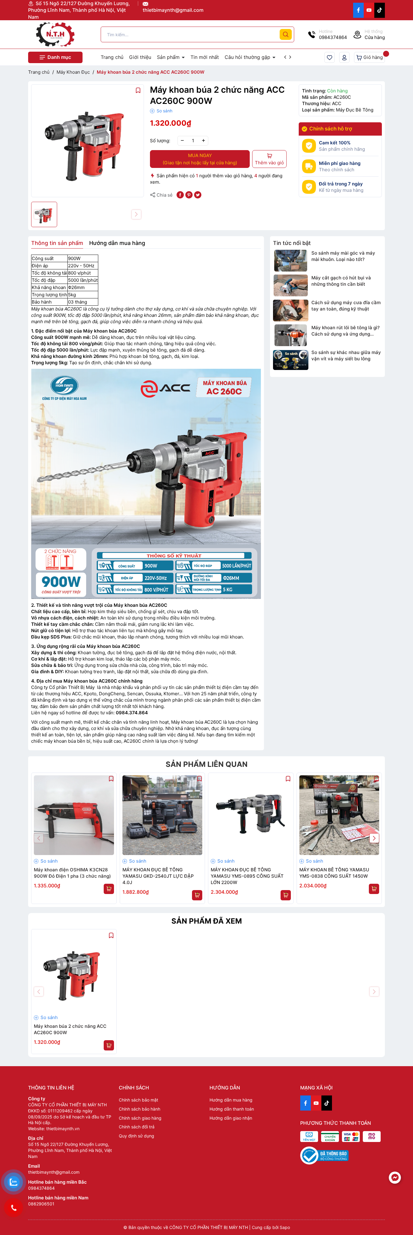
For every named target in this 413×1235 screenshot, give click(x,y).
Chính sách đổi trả (136, 1126)
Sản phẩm (169, 57)
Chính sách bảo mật (138, 1099)
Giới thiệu (140, 57)
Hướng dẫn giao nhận (231, 1118)
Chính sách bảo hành (139, 1108)
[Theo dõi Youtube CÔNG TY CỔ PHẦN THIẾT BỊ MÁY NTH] (369, 10)
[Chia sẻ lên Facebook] (180, 194)
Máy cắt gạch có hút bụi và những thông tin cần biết (341, 281)
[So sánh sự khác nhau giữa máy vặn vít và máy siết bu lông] (290, 360)
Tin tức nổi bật (292, 243)
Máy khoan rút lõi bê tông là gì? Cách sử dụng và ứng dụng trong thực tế (345, 331)
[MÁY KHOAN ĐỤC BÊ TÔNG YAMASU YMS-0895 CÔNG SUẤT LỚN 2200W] (251, 815)
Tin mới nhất (204, 57)
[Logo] (55, 34)
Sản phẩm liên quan (207, 764)
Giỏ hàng (372, 57)
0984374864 (41, 1188)
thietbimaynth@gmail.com (173, 10)
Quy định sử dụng (136, 1135)
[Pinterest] (189, 194)
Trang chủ (112, 57)
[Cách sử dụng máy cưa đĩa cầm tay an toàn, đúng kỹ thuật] (290, 310)
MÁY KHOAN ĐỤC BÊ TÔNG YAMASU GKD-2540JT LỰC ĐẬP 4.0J (158, 876)
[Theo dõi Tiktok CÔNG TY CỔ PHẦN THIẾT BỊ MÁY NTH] (379, 10)
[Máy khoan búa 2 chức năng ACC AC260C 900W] (74, 972)
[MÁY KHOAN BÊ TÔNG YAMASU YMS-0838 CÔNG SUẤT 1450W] (339, 815)
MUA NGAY (200, 159)
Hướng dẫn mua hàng (231, 1099)
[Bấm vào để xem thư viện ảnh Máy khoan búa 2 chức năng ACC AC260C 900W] (87, 141)
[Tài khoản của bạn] (344, 57)
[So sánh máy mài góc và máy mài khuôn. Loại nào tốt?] (290, 261)
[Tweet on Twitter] (197, 194)
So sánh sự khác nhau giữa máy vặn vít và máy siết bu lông (346, 355)
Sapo (285, 1227)
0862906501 (41, 1203)
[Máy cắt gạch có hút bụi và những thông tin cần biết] (290, 285)
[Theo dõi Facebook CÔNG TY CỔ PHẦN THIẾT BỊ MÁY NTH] (358, 10)
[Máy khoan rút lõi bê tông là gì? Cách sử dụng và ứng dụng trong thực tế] (290, 335)
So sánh (163, 110)
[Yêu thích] (329, 57)
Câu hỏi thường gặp (248, 57)
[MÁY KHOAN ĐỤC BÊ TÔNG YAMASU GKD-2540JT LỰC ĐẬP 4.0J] (162, 815)
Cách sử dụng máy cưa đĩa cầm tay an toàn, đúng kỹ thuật (346, 306)
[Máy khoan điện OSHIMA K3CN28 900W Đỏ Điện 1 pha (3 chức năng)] (74, 815)
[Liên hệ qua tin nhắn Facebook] (395, 1178)
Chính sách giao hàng (140, 1118)
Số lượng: (160, 140)
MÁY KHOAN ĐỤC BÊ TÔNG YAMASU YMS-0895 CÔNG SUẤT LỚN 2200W (247, 876)
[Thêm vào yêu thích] (138, 90)
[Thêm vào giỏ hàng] (109, 889)
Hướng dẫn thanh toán (232, 1108)
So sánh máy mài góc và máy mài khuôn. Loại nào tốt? (343, 256)
